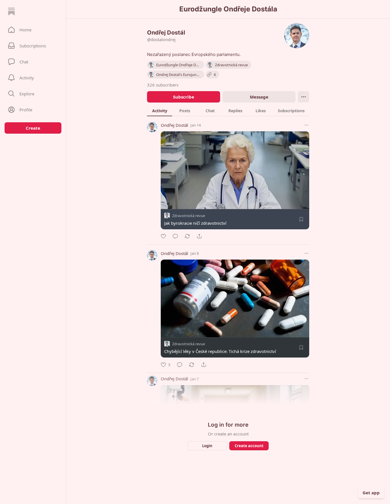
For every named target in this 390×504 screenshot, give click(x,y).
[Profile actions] (303, 97)
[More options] (306, 125)
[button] (33, 30)
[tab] (159, 110)
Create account (249, 445)
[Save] (301, 219)
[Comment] (175, 236)
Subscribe (183, 97)
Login (207, 445)
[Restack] (187, 236)
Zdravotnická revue (188, 215)
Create (33, 128)
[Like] (163, 236)
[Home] (11, 11)
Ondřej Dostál (174, 125)
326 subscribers (162, 85)
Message (259, 97)
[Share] (199, 236)
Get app (371, 492)
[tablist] (228, 110)
